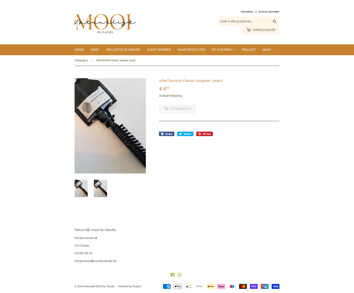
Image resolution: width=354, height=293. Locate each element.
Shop (95, 50)
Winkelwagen (263, 30)
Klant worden (159, 50)
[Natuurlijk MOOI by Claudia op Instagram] (179, 275)
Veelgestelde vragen (123, 50)
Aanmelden (247, 11)
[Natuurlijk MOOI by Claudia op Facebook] (172, 275)
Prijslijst (249, 50)
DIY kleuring (222, 50)
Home (79, 50)
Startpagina (81, 60)
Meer (266, 49)
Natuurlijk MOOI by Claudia (99, 286)
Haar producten (191, 50)
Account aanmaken (269, 11)
